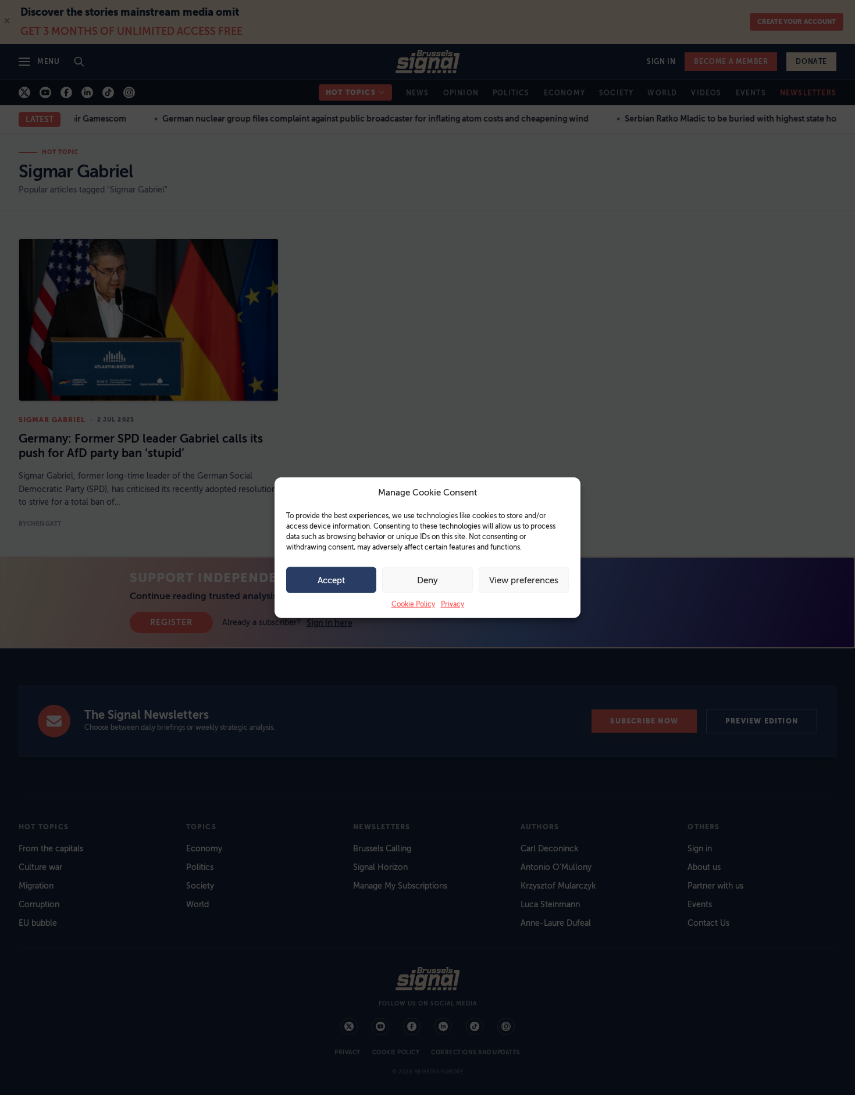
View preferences (523, 580)
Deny (427, 580)
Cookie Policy (413, 604)
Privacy (452, 604)
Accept (331, 580)
